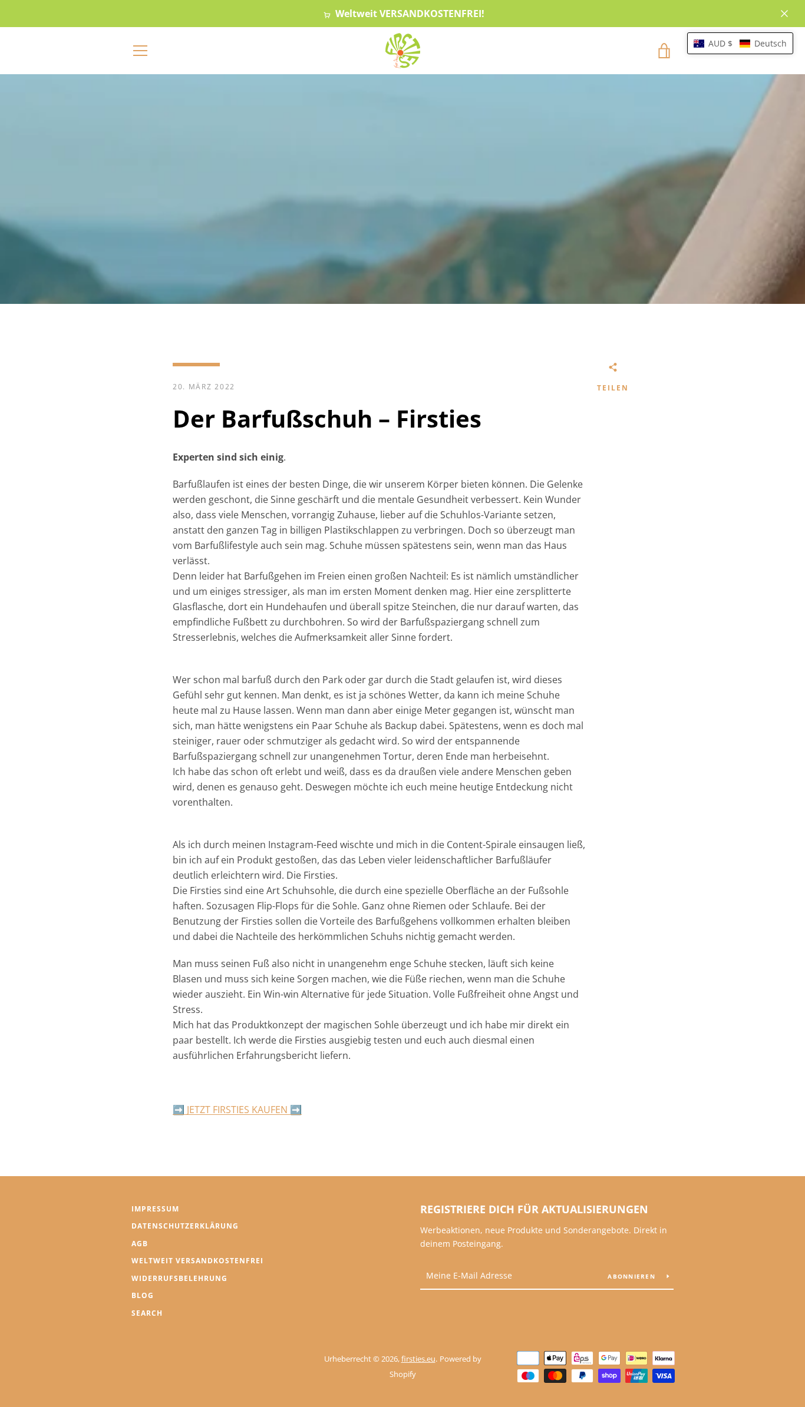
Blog (142, 1295)
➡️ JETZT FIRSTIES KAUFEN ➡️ (237, 1109)
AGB (139, 1244)
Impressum (155, 1209)
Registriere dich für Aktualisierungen (534, 1209)
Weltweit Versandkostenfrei (197, 1261)
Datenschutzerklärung (185, 1226)
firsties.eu (418, 1358)
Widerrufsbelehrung (179, 1278)
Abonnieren (633, 1276)
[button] (740, 43)
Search (147, 1313)
